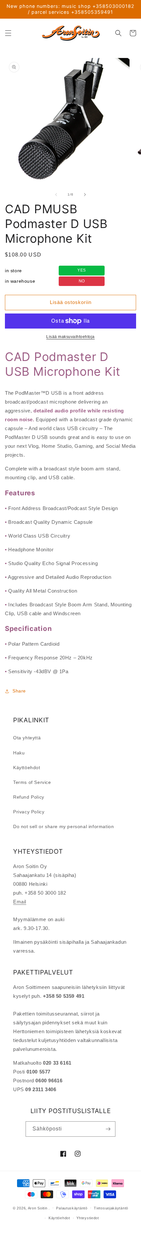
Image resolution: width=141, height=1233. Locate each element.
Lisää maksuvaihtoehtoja (70, 336)
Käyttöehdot (26, 767)
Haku (19, 752)
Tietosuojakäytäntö (111, 1208)
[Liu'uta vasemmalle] (56, 194)
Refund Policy (28, 797)
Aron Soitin (38, 1208)
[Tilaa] (108, 1129)
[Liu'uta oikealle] (85, 194)
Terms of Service (32, 782)
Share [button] (19, 690)
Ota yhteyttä (27, 737)
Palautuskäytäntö (71, 1208)
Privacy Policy (28, 811)
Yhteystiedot (87, 1218)
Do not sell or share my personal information (63, 826)
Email (19, 901)
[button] (8, 33)
